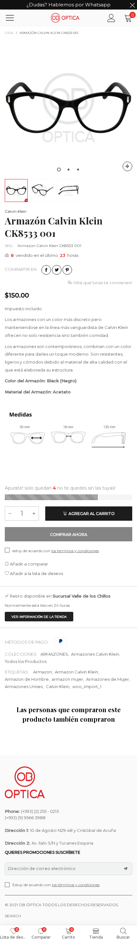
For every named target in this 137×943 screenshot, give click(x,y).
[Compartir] (46, 270)
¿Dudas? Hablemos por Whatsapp (68, 5)
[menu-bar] (14, 18)
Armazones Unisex (24, 686)
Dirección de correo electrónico (42, 868)
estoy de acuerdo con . (56, 550)
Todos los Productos (26, 661)
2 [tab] (68, 169)
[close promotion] (132, 5)
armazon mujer (67, 679)
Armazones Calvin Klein (95, 654)
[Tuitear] (56, 270)
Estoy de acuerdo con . (56, 884)
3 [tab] (78, 169)
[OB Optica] (65, 17)
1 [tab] (59, 169)
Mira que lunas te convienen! (103, 282)
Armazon (42, 671)
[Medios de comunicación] (127, 166)
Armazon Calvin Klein (76, 671)
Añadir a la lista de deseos (36, 573)
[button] (10, 513)
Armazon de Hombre (27, 679)
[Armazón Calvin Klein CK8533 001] (68, 107)
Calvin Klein (15, 211)
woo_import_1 (86, 686)
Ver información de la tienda (39, 617)
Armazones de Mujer (107, 679)
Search (13, 915)
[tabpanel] (68, 107)
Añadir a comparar (28, 563)
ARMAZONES (54, 654)
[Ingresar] (111, 18)
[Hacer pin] (67, 270)
